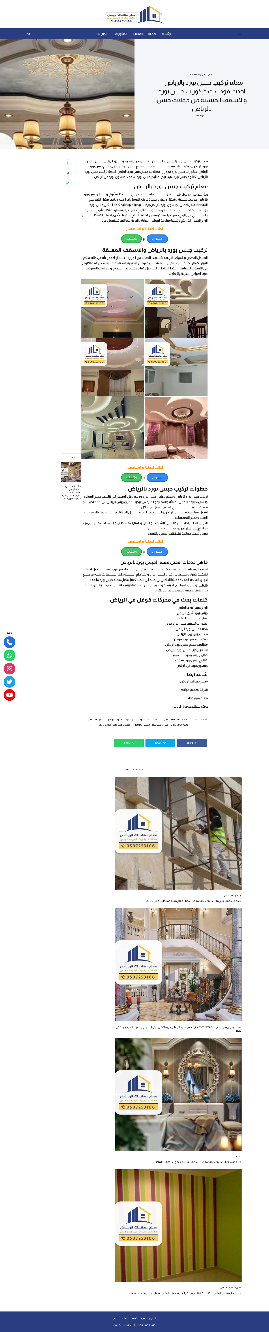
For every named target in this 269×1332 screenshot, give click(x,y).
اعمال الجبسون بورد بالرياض (169, 205)
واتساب (131, 238)
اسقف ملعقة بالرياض (176, 719)
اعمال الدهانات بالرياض (231, 1287)
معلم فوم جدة (198, 698)
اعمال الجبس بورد (205, 74)
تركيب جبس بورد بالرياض (191, 194)
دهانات (193, 74)
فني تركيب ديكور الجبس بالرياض (151, 724)
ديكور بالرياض (95, 719)
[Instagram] (9, 669)
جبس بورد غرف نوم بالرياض (121, 719)
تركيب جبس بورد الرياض (192, 496)
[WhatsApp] (9, 655)
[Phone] (9, 642)
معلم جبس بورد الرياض (192, 634)
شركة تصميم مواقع (194, 689)
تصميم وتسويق (147, 1324)
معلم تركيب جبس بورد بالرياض (114, 724)
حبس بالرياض (188, 528)
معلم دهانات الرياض (194, 681)
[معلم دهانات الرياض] (134, 14)
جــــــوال (157, 238)
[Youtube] (9, 695)
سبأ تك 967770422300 (125, 1324)
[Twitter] (9, 682)
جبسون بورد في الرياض (192, 665)
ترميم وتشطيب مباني (232, 895)
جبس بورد (145, 719)
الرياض (157, 719)
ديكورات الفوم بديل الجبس (190, 706)
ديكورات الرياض (179, 724)
